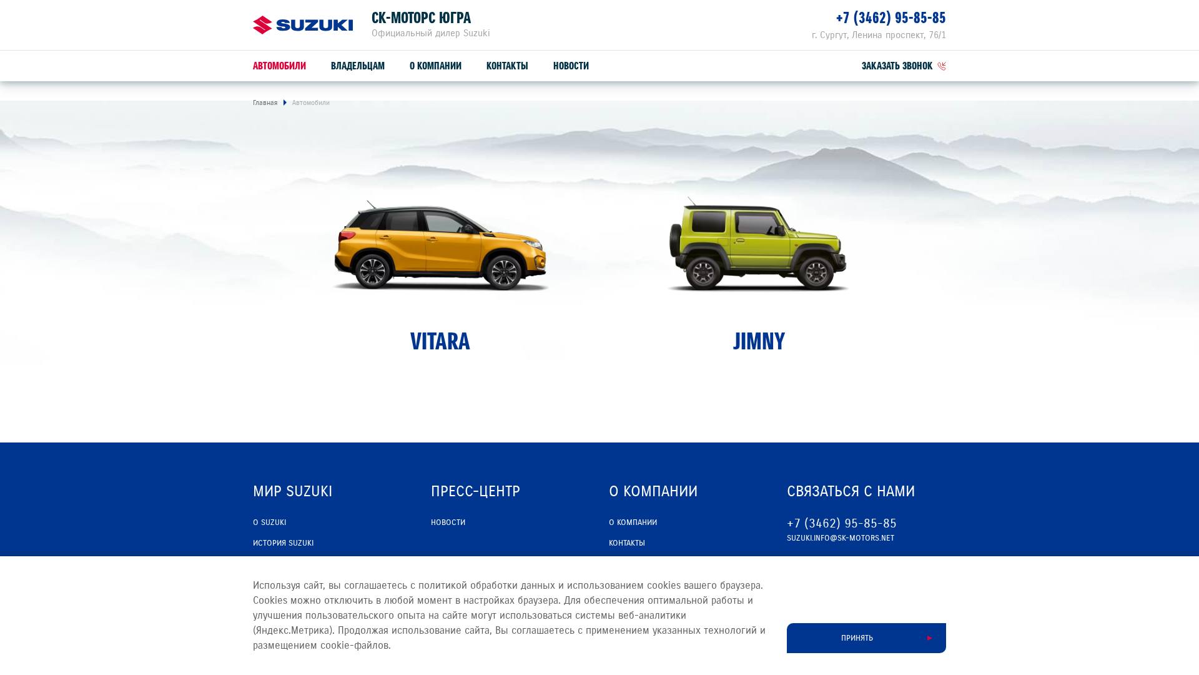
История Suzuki (283, 543)
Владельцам (358, 66)
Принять (857, 638)
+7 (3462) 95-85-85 (891, 18)
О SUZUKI (269, 523)
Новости (571, 66)
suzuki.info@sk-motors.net (840, 538)
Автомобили (279, 66)
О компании (435, 66)
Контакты (507, 66)
